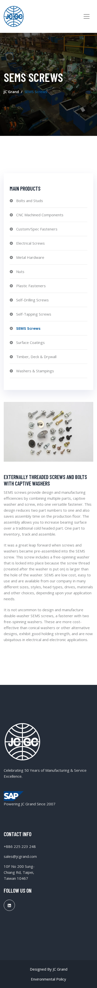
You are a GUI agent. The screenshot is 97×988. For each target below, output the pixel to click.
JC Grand (11, 91)
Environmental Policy (48, 979)
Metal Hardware (30, 257)
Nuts (20, 271)
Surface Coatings (30, 342)
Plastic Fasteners (31, 285)
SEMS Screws (28, 328)
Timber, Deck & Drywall (36, 356)
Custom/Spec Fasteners (36, 228)
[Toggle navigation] (86, 16)
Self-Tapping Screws (33, 314)
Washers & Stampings (35, 370)
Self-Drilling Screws (32, 299)
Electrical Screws (30, 243)
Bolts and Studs (29, 200)
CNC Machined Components (39, 214)
